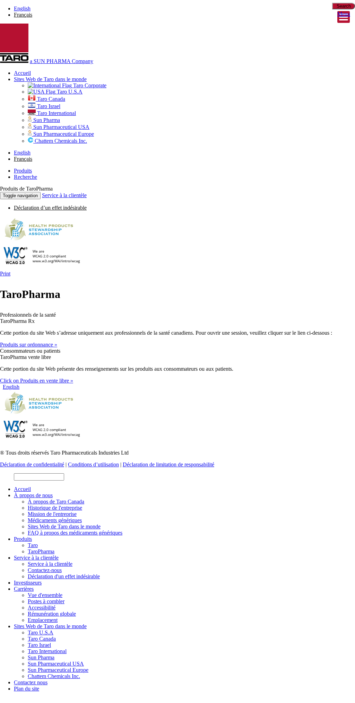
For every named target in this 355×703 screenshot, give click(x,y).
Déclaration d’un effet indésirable (50, 208)
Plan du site (26, 689)
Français (23, 15)
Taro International (56, 113)
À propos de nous (33, 495)
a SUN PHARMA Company (61, 61)
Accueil (22, 73)
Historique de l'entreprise (55, 508)
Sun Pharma (46, 120)
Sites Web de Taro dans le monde (50, 79)
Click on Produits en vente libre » (36, 381)
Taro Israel (48, 106)
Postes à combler (46, 601)
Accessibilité (41, 607)
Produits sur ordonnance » (28, 345)
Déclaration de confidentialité (32, 464)
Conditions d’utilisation (93, 464)
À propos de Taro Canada (56, 501)
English (22, 8)
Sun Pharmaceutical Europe (63, 134)
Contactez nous (30, 682)
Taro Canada (50, 99)
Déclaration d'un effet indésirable (64, 576)
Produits (23, 539)
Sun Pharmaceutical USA (60, 127)
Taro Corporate (89, 85)
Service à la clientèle (64, 195)
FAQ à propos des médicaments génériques (75, 533)
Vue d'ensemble (45, 595)
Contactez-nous (45, 570)
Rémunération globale (52, 614)
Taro (33, 545)
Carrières (24, 589)
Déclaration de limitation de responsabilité (168, 464)
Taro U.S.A (69, 92)
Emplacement (43, 620)
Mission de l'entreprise (52, 514)
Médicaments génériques (55, 520)
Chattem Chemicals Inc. (60, 141)
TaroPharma (41, 551)
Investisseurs (28, 583)
